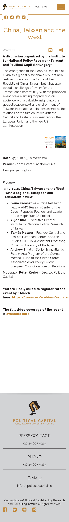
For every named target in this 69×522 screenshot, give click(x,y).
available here (18, 314)
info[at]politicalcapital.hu (34, 486)
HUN (37, 6)
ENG (44, 6)
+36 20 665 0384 (35, 443)
